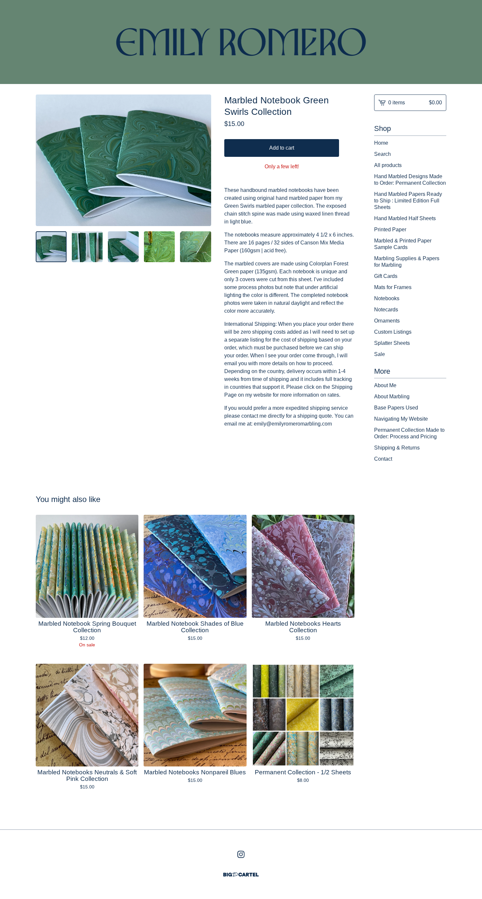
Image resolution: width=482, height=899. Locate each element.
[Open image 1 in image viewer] (123, 160)
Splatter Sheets (392, 343)
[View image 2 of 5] (87, 246)
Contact (383, 459)
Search (382, 154)
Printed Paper (390, 229)
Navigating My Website (401, 419)
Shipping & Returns (397, 447)
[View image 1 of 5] (51, 246)
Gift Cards (385, 276)
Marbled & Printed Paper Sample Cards (403, 244)
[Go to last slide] (45, 160)
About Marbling (392, 396)
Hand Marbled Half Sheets (405, 218)
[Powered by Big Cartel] (241, 874)
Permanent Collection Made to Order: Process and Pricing (409, 433)
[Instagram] (241, 854)
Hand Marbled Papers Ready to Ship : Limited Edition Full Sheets (408, 200)
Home (381, 143)
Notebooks (386, 298)
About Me (385, 385)
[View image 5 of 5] (195, 246)
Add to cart (281, 148)
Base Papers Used (396, 407)
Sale (379, 354)
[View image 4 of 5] (159, 246)
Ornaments (387, 321)
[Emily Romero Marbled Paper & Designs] (241, 42)
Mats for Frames (393, 287)
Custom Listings (393, 332)
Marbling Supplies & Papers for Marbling (406, 262)
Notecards (386, 309)
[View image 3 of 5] (123, 246)
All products (388, 165)
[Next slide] (202, 160)
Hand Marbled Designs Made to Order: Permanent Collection (410, 180)
